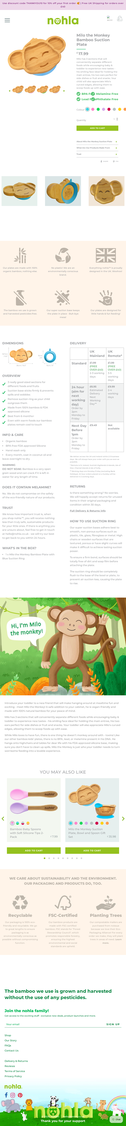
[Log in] (109, 18)
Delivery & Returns (16, 1061)
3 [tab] (53, 858)
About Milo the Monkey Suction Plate (94, 141)
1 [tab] (44, 858)
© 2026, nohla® (50, 1116)
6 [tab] (67, 858)
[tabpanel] (34, 816)
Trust (79, 154)
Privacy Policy (13, 1076)
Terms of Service (15, 1071)
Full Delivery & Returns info (88, 510)
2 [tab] (49, 858)
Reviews (10, 1066)
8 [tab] (76, 858)
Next (64, 91)
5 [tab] (63, 858)
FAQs (8, 1045)
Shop (8, 1035)
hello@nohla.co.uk (17, 533)
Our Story (11, 1040)
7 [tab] (72, 858)
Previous (10, 91)
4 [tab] (58, 858)
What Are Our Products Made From (93, 148)
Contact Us (11, 1050)
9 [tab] (81, 858)
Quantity (81, 120)
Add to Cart (34, 850)
